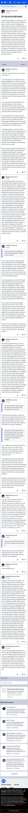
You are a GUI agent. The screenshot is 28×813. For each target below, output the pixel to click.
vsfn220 (8, 69)
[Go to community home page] (6, 2)
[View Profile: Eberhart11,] (4, 747)
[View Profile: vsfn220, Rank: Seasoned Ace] (3, 70)
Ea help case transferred (13, 746)
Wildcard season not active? (14, 733)
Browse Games (6, 784)
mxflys (8, 714)
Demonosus (9, 768)
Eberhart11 (9, 753)
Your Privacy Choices (14, 810)
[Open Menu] (26, 6)
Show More (4, 678)
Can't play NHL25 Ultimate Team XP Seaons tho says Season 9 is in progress (15, 760)
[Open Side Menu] (2, 2)
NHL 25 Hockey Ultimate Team (9, 6)
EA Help (4, 788)
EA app (16, 784)
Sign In (24, 2)
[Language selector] (10, 2)
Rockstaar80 (9, 576)
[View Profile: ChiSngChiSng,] (4, 734)
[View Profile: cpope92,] (4, 721)
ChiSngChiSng (10, 740)
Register (19, 2)
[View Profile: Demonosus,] (4, 760)
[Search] (14, 2)
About (12, 788)
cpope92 (8, 727)
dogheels (8, 11)
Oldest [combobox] (23, 64)
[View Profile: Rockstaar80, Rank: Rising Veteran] (3, 577)
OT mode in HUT (10, 707)
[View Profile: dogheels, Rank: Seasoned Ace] (3, 12)
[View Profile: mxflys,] (4, 708)
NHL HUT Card (10, 720)
